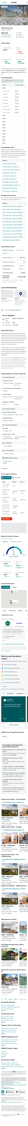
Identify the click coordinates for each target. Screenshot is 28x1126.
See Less (5, 468)
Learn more (7, 650)
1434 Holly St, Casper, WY (9, 179)
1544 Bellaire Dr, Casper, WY (9, 182)
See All (5, 686)
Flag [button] (22, 718)
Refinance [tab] (5, 253)
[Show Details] (25, 88)
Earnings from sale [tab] (7, 250)
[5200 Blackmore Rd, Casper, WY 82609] (9, 838)
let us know (22, 1110)
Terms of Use (20, 1098)
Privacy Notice (15, 1099)
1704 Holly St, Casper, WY (9, 176)
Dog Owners (20, 693)
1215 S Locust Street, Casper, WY (11, 169)
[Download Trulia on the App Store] (9, 1091)
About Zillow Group (12, 1097)
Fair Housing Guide (20, 1097)
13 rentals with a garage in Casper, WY (13, 830)
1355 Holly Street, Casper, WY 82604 (12, 218)
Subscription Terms (5, 1099)
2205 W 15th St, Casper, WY (9, 188)
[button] (26, 2)
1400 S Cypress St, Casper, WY (10, 166)
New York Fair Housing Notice (7, 1083)
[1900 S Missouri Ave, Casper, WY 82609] (9, 927)
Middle (20, 610)
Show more (5, 518)
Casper (4, 768)
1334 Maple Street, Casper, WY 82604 (12, 237)
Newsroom (7, 1098)
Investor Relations (13, 1098)
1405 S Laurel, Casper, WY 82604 (11, 209)
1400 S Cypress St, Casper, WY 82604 (12, 212)
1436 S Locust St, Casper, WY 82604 (12, 234)
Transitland (20, 1071)
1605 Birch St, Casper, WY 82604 (11, 240)
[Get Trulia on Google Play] (21, 1091)
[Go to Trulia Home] (14, 2)
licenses (15, 1078)
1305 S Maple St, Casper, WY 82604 (12, 230)
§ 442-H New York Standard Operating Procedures (11, 1082)
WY (6, 999)
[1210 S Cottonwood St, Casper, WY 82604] (9, 980)
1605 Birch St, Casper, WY (9, 172)
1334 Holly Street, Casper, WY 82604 (12, 224)
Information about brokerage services (11, 1084)
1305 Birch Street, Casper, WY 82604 (12, 206)
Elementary (12, 610)
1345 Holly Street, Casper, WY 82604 (12, 215)
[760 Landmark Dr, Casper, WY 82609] (9, 810)
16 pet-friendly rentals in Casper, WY (12, 802)
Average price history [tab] (16, 541)
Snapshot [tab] (5, 541)
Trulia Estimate (8, 80)
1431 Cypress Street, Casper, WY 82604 (13, 227)
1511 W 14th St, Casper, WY (9, 191)
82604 (16, 357)
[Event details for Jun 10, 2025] (25, 486)
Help (10, 1099)
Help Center (6, 1115)
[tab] (6, 477)
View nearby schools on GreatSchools (13, 644)
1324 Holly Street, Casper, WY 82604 (12, 221)
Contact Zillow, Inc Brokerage (7, 1088)
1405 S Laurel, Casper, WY (9, 163)
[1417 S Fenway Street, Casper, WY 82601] (9, 954)
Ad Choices (21, 1099)
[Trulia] (2, 1091)
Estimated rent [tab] (20, 250)
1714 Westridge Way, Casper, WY (11, 185)
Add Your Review (14, 725)
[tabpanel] (14, 269)
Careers (2, 1098)
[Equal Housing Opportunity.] (18, 1114)
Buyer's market (14, 556)
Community (10, 693)
